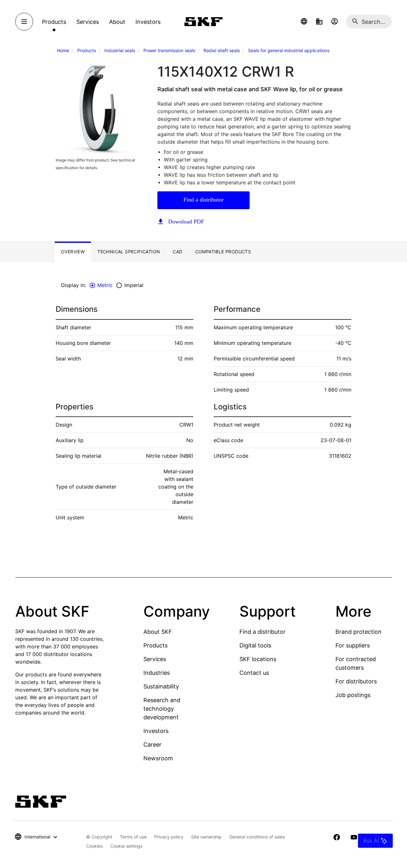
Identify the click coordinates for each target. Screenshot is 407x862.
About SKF (157, 631)
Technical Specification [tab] (128, 251)
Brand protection (358, 631)
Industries (156, 672)
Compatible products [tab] (223, 251)
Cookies (94, 846)
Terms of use (133, 836)
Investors (156, 731)
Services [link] (87, 21)
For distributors (356, 681)
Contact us (254, 672)
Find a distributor (203, 199)
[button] (304, 21)
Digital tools (255, 645)
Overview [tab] (73, 251)
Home (63, 50)
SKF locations (257, 659)
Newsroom (158, 758)
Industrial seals (119, 50)
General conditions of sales (257, 836)
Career (152, 744)
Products (86, 50)
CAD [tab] (177, 251)
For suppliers (352, 645)
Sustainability (161, 686)
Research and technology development (161, 709)
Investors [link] (148, 21)
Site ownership (206, 836)
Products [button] (54, 21)
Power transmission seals (169, 50)
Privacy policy (168, 836)
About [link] (117, 21)
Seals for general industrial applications (288, 50)
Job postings (352, 695)
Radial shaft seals (222, 50)
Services (154, 659)
